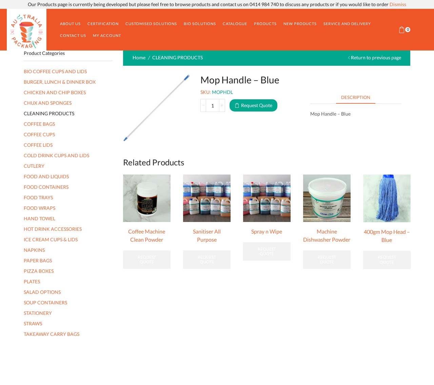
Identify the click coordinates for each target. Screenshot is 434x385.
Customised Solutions (151, 23)
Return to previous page (376, 57)
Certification (103, 23)
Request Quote (256, 105)
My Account (107, 35)
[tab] (355, 97)
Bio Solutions (200, 23)
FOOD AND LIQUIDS (46, 176)
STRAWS (33, 323)
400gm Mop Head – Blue (387, 235)
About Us (70, 23)
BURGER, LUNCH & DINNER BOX (60, 82)
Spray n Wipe (266, 231)
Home (139, 57)
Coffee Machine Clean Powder (146, 235)
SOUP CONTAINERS (45, 302)
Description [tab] (355, 97)
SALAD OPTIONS (42, 292)
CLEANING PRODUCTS (177, 57)
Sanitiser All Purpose (207, 235)
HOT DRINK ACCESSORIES (53, 229)
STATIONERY (38, 313)
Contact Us (73, 35)
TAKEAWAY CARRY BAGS (51, 334)
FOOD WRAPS (39, 208)
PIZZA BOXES (39, 271)
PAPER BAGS (38, 260)
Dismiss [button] (398, 4)
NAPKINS (34, 250)
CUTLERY (34, 166)
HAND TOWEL (39, 218)
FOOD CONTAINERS (46, 187)
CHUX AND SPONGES (48, 103)
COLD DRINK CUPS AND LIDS (56, 155)
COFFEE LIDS (38, 145)
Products (265, 23)
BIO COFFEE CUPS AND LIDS (55, 71)
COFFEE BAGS (39, 124)
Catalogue (235, 23)
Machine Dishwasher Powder (326, 235)
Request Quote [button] (207, 259)
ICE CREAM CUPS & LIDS (51, 239)
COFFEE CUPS (39, 134)
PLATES (32, 281)
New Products (300, 23)
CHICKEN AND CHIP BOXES (55, 92)
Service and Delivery (347, 23)
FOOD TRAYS (38, 197)
